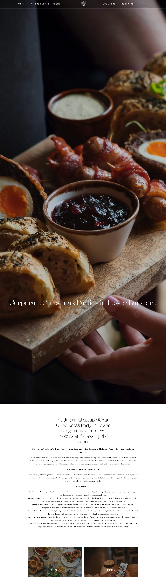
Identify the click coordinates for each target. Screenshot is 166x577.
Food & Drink (42, 4)
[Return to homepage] (83, 4)
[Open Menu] (144, 4)
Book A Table (129, 4)
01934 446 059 (25, 4)
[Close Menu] (162, 3)
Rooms (56, 4)
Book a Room (110, 4)
